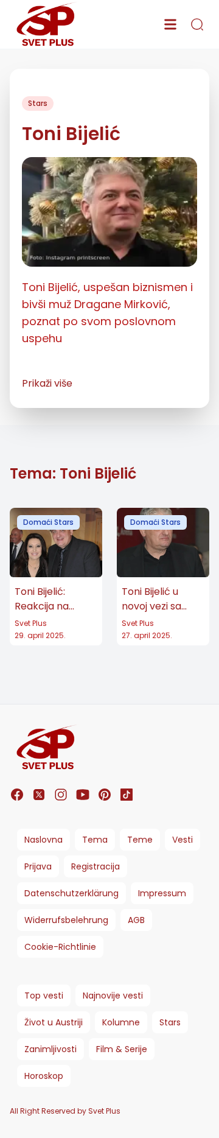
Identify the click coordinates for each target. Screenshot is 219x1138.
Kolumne (121, 1022)
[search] (197, 24)
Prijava (38, 866)
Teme (140, 840)
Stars (37, 103)
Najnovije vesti (113, 995)
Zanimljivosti (50, 1049)
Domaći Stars (48, 522)
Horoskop (43, 1076)
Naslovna (43, 840)
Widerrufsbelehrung (66, 920)
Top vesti (43, 995)
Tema (95, 840)
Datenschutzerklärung (71, 893)
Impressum (162, 893)
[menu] (170, 24)
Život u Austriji (53, 1022)
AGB (136, 920)
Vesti (182, 840)
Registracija (95, 866)
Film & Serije (121, 1049)
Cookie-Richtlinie (60, 947)
